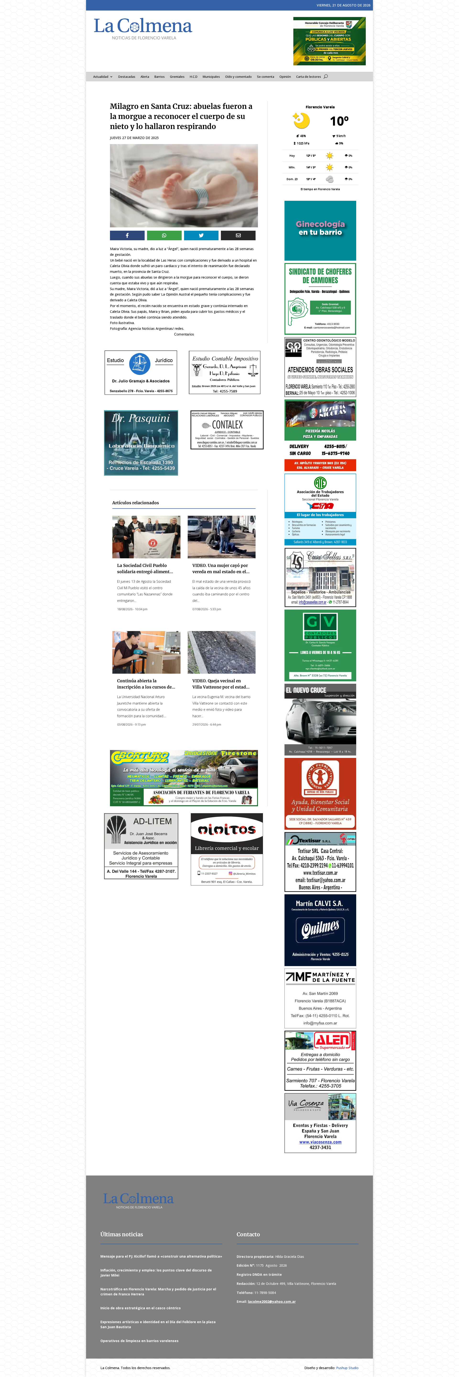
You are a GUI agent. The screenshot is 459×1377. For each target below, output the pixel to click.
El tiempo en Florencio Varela (320, 189)
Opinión (285, 77)
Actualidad (100, 77)
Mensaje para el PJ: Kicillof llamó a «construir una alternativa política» (161, 1256)
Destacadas (126, 77)
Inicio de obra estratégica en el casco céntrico (140, 1308)
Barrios (159, 77)
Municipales (211, 77)
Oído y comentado (238, 77)
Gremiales (177, 77)
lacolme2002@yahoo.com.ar (272, 1301)
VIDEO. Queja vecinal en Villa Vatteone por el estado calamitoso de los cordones (220, 687)
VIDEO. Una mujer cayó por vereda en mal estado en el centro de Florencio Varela (220, 571)
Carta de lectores (308, 77)
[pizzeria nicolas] (320, 435)
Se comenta (265, 77)
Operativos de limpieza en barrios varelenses (139, 1340)
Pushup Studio (347, 1368)
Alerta (145, 77)
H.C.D (193, 77)
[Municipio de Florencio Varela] (320, 231)
